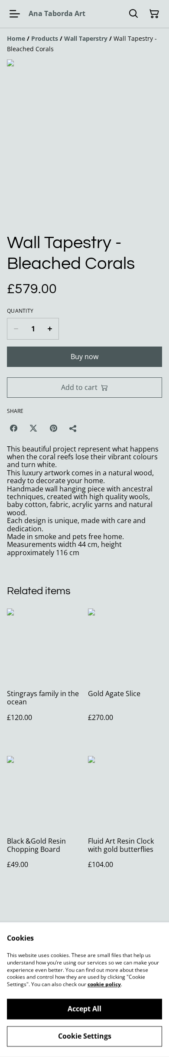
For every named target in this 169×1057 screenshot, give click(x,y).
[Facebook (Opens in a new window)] (13, 428)
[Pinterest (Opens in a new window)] (53, 428)
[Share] (73, 428)
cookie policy (104, 984)
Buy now (84, 356)
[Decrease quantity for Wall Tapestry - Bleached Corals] (16, 329)
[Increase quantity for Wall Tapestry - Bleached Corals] (50, 329)
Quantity (20, 311)
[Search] (133, 13)
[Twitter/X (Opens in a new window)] (33, 428)
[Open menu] (14, 13)
